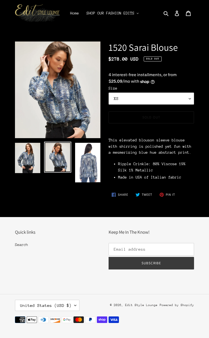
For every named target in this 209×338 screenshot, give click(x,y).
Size (113, 88)
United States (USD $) (46, 305)
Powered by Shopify (177, 305)
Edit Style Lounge (141, 305)
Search (21, 244)
